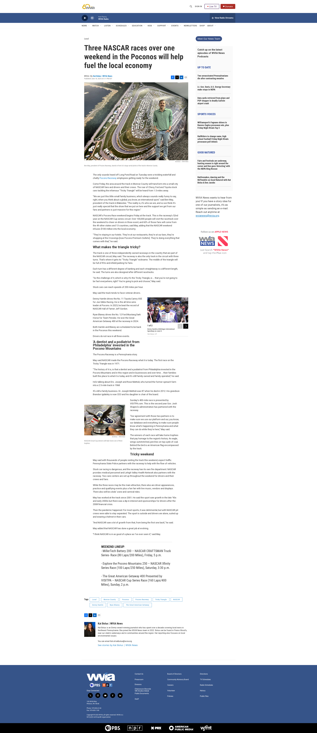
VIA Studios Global (142, 691)
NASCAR (176, 599)
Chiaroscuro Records (143, 689)
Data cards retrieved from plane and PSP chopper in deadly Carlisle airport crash (213, 101)
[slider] (96, 18)
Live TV (213, 6)
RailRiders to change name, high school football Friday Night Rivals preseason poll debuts (213, 139)
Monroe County (110, 599)
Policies (170, 696)
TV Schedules (205, 679)
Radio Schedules (206, 685)
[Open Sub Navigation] (89, 26)
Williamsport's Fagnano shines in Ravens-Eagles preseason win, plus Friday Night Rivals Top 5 (213, 125)
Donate (229, 6)
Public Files (204, 696)
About (210, 26)
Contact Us (139, 674)
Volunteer (171, 691)
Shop (202, 26)
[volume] (92, 18)
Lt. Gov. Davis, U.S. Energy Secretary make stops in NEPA (214, 88)
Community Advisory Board (178, 679)
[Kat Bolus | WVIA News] (89, 629)
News (84, 26)
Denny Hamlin (97, 605)
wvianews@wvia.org (207, 215)
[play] (85, 18)
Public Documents (142, 693)
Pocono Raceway (108, 178)
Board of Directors (174, 674)
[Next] (185, 326)
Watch (95, 26)
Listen (107, 26)
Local (86, 38)
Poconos (125, 599)
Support (161, 26)
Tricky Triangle (161, 599)
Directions (204, 674)
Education (137, 26)
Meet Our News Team (209, 38)
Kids (150, 26)
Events (175, 26)
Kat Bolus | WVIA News (102, 76)
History (202, 691)
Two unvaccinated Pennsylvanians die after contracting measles (213, 77)
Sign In (198, 6)
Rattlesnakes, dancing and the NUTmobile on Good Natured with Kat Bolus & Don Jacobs (214, 180)
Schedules (121, 26)
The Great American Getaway (137, 605)
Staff (137, 699)
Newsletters (190, 26)
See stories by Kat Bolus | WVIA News (118, 645)
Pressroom (139, 679)
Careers (170, 685)
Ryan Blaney (115, 605)
